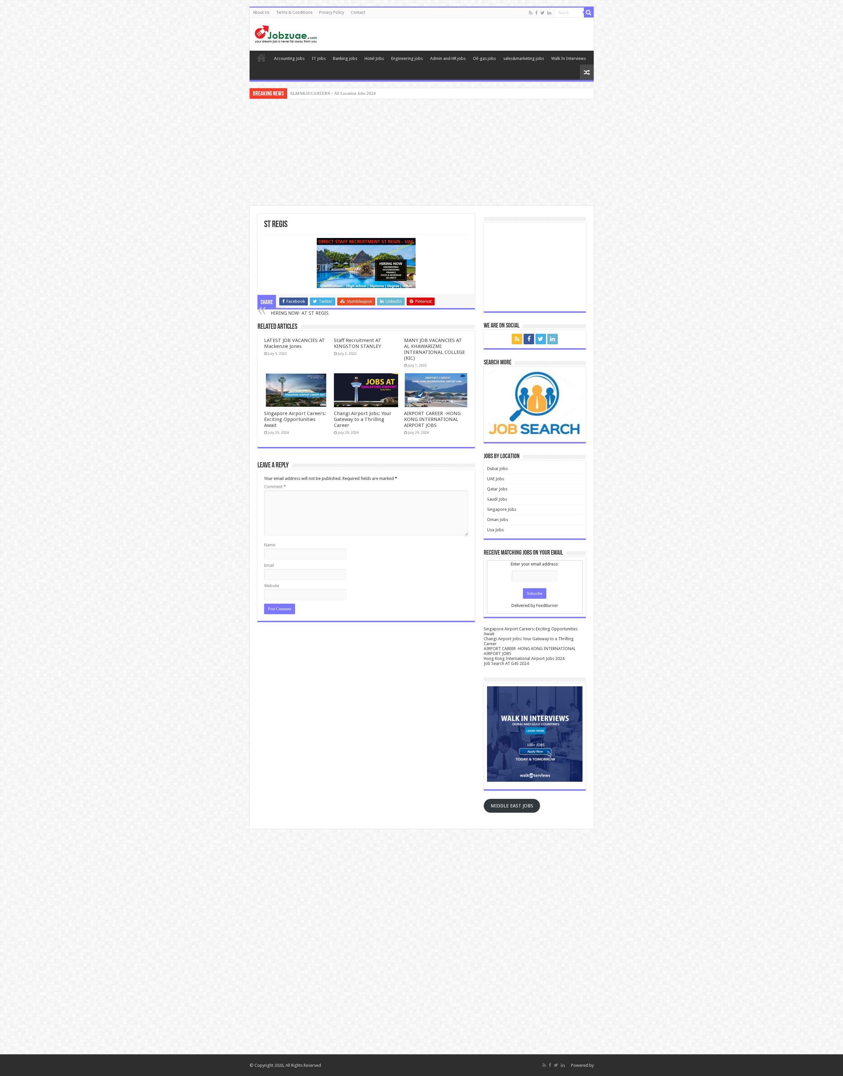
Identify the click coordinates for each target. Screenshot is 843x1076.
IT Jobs (319, 58)
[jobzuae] (286, 34)
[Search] (589, 12)
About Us (261, 12)
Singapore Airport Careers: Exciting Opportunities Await (295, 419)
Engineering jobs (407, 58)
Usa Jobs (495, 529)
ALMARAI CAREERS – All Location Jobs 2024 (333, 93)
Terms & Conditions (294, 12)
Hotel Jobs (374, 58)
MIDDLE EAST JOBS (512, 806)
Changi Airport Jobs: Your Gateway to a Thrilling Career (363, 419)
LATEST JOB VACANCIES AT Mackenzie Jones (294, 343)
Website (271, 585)
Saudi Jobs (497, 499)
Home (261, 58)
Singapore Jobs (501, 509)
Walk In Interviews (568, 58)
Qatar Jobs (497, 488)
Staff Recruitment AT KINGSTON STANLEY (357, 343)
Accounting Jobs (289, 58)
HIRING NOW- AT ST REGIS (300, 311)
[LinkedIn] (549, 13)
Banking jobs (345, 58)
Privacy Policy (331, 12)
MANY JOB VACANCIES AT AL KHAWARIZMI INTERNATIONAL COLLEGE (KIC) (434, 349)
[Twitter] (542, 13)
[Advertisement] (421, 153)
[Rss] (530, 13)
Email (269, 565)
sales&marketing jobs (523, 58)
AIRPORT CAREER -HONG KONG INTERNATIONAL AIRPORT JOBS (432, 419)
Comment (275, 486)
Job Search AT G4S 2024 (506, 663)
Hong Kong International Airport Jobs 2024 (524, 658)
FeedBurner (547, 605)
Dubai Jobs (497, 468)
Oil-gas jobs (484, 58)
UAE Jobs (495, 478)
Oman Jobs (497, 519)
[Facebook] (536, 13)
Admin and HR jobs (448, 58)
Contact (358, 12)
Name (269, 544)
